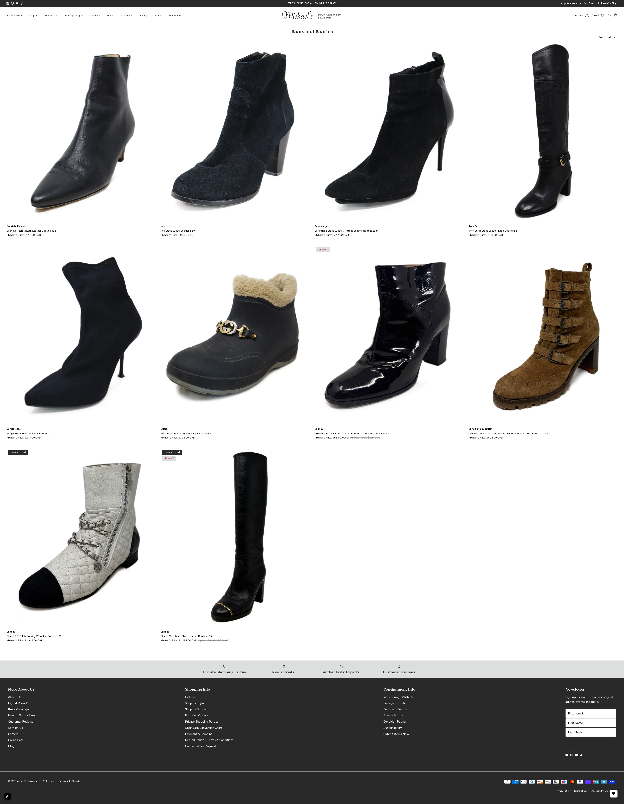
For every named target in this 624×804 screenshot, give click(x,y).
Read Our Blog (609, 4)
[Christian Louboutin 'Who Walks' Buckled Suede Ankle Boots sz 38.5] (543, 338)
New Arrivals (51, 18)
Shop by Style (194, 706)
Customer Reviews (20, 724)
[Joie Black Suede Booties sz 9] (235, 135)
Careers (13, 737)
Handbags (95, 18)
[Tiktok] (22, 5)
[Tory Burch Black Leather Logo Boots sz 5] (543, 135)
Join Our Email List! (589, 4)
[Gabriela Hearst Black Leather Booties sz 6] (81, 135)
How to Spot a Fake (21, 718)
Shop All (33, 18)
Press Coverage (18, 712)
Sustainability (393, 730)
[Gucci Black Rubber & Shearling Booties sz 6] (235, 338)
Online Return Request (200, 749)
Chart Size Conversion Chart (203, 730)
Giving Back (15, 743)
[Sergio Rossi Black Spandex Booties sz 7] (81, 338)
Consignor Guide (394, 706)
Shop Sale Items (568, 4)
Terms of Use (581, 793)
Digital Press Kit (19, 706)
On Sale (158, 18)
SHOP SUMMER (14, 18)
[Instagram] (12, 5)
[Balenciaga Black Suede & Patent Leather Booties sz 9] (389, 135)
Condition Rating (395, 724)
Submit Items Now (396, 737)
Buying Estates (394, 718)
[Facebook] (7, 5)
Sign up (576, 747)
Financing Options (197, 718)
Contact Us (15, 730)
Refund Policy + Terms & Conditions (209, 743)
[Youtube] (17, 5)
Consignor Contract (396, 712)
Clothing (143, 18)
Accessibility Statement (604, 793)
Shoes (110, 18)
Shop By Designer (74, 18)
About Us (14, 700)
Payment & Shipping (199, 737)
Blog (11, 749)
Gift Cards (192, 700)
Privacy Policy (563, 793)
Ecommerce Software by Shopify (63, 783)
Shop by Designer (197, 712)
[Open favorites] (614, 793)
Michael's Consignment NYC (31, 783)
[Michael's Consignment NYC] (312, 18)
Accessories (126, 18)
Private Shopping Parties (201, 724)
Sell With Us (175, 18)
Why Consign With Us (398, 700)
